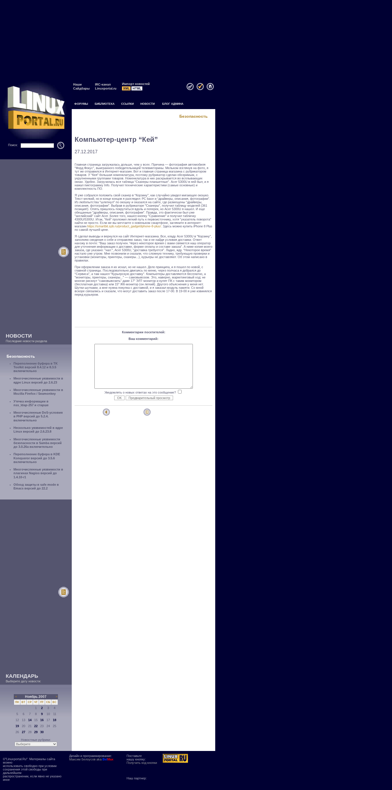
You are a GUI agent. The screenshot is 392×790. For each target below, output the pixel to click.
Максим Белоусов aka (91, 759)
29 (36, 732)
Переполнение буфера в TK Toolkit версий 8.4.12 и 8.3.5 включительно (35, 367)
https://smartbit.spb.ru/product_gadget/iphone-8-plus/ (124, 226)
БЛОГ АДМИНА (172, 103)
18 (54, 720)
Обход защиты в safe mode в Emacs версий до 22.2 (36, 486)
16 (42, 720)
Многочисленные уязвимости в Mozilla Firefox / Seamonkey (38, 391)
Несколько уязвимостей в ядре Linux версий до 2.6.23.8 (38, 429)
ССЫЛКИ (127, 103)
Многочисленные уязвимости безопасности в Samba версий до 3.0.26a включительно (37, 442)
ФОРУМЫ (81, 103)
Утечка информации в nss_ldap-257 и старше (30, 403)
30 (42, 732)
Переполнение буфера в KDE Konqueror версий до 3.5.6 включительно (36, 457)
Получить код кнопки (142, 762)
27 (23, 732)
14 (30, 720)
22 (36, 726)
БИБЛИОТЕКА (105, 103)
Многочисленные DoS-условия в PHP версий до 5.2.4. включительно (38, 416)
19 (17, 726)
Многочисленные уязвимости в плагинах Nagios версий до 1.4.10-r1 (38, 473)
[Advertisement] (196, 40)
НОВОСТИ (147, 103)
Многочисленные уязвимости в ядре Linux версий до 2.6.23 (38, 380)
